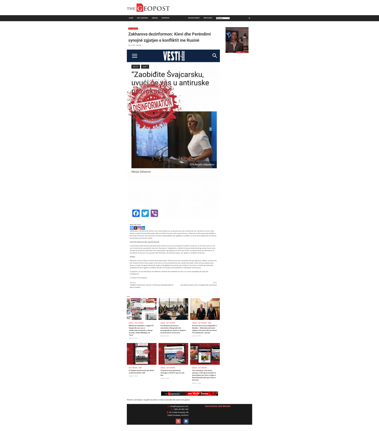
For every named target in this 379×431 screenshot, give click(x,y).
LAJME (131, 18)
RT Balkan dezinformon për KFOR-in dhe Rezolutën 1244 (142, 354)
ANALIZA (155, 18)
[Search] (249, 18)
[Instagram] (139, 228)
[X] (135, 228)
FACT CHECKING (142, 18)
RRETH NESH (208, 18)
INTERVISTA (165, 18)
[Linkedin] (143, 228)
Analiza (131, 323)
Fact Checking (133, 28)
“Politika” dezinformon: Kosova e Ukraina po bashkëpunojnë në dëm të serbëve (151, 285)
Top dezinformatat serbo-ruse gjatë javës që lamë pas (198, 284)
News (209, 323)
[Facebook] (131, 228)
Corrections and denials (217, 406)
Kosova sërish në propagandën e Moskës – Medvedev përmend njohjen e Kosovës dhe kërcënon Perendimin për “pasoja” (205, 309)
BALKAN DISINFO (194, 18)
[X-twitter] (178, 421)
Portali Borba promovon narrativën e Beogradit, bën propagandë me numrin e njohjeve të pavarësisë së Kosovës (173, 309)
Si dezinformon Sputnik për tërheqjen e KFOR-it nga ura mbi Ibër (173, 354)
